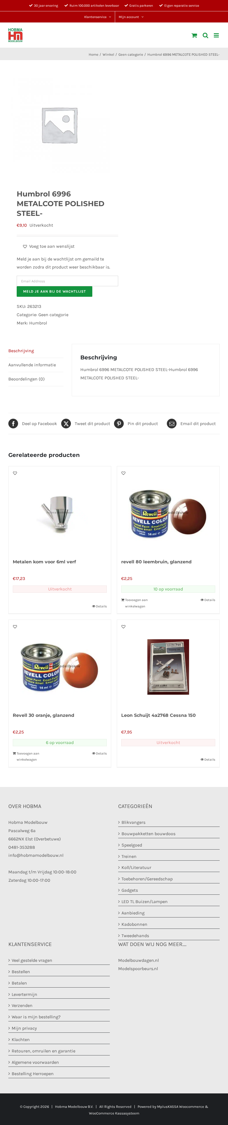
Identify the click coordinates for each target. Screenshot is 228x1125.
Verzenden (22, 1005)
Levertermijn (24, 994)
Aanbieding (133, 913)
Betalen (19, 983)
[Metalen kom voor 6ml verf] (60, 509)
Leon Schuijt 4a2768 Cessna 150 (158, 715)
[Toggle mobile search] (205, 35)
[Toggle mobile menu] (217, 35)
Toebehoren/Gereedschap (147, 878)
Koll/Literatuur (136, 867)
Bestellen (21, 971)
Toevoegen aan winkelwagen (136, 603)
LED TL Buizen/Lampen (145, 901)
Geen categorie (53, 314)
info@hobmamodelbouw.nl (35, 855)
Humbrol (38, 323)
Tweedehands (135, 935)
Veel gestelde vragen (32, 960)
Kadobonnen (134, 924)
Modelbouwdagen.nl (138, 960)
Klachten (21, 1039)
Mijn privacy (24, 1028)
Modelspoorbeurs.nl (138, 968)
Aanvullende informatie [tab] (32, 364)
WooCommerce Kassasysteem (114, 1113)
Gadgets (130, 890)
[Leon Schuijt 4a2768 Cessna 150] (168, 663)
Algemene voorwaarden (35, 1062)
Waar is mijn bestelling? (36, 1016)
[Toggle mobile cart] (194, 35)
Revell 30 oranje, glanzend (43, 715)
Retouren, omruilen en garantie (43, 1051)
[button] (48, 246)
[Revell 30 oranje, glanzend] (60, 663)
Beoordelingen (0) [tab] (26, 379)
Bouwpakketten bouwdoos (148, 833)
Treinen (129, 856)
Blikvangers (133, 822)
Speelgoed (132, 845)
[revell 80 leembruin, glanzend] (168, 509)
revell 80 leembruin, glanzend (156, 561)
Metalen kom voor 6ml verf (44, 561)
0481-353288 (21, 847)
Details (101, 606)
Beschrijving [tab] (21, 350)
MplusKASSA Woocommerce (180, 1106)
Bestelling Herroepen (33, 1073)
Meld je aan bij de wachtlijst (54, 291)
